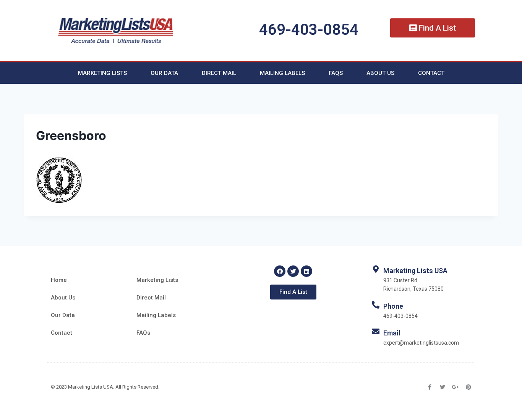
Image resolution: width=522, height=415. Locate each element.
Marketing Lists (102, 73)
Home (59, 280)
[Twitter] (293, 271)
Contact (431, 73)
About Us (380, 73)
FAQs (336, 73)
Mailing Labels (282, 73)
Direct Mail (219, 73)
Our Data (164, 73)
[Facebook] (279, 271)
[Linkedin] (306, 271)
